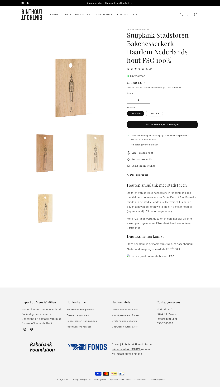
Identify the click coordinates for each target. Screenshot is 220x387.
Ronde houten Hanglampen (82, 321)
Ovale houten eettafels (124, 321)
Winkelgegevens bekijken (144, 144)
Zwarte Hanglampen (78, 315)
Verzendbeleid (140, 380)
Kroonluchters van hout (79, 326)
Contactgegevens (157, 380)
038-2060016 (165, 323)
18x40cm (154, 113)
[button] (84, 14)
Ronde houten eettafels (125, 309)
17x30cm (135, 113)
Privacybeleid (100, 380)
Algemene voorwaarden (120, 380)
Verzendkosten (147, 88)
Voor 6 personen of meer (125, 315)
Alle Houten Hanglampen (80, 309)
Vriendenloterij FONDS (126, 349)
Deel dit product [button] (139, 175)
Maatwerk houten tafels (125, 326)
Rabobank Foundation (136, 344)
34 (150, 69)
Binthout (66, 380)
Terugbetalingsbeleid (82, 380)
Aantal (130, 93)
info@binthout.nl (167, 319)
